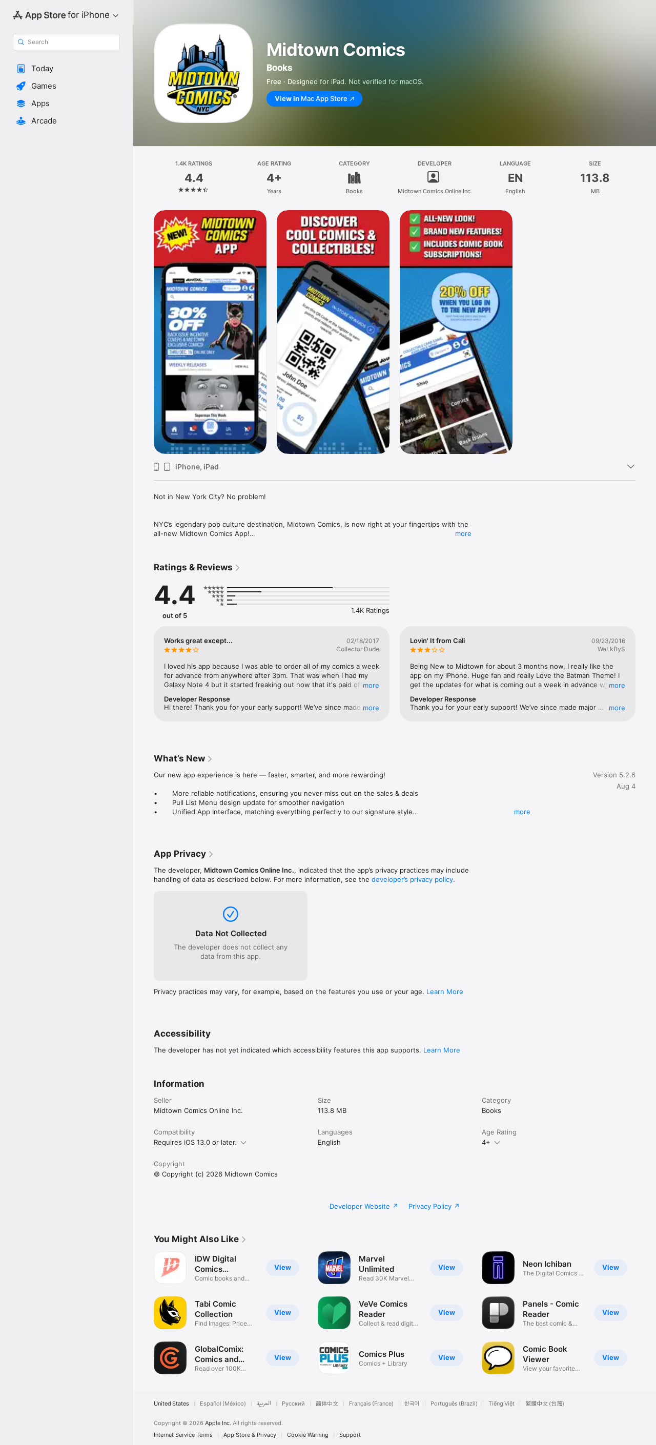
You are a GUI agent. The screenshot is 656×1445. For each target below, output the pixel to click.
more (463, 533)
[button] (66, 68)
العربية (264, 1404)
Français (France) (371, 1404)
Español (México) (223, 1404)
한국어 (412, 1404)
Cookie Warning (308, 1435)
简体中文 (327, 1404)
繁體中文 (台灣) (544, 1404)
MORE (371, 685)
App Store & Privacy (249, 1435)
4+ (486, 1142)
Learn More (444, 991)
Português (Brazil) (454, 1404)
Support (350, 1435)
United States (171, 1404)
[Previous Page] (143, 673)
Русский (293, 1404)
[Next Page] (646, 673)
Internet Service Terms (183, 1435)
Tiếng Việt (501, 1404)
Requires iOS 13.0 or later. (195, 1142)
